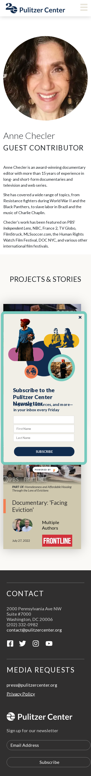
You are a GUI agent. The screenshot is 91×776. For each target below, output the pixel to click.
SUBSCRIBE (44, 451)
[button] (44, 397)
